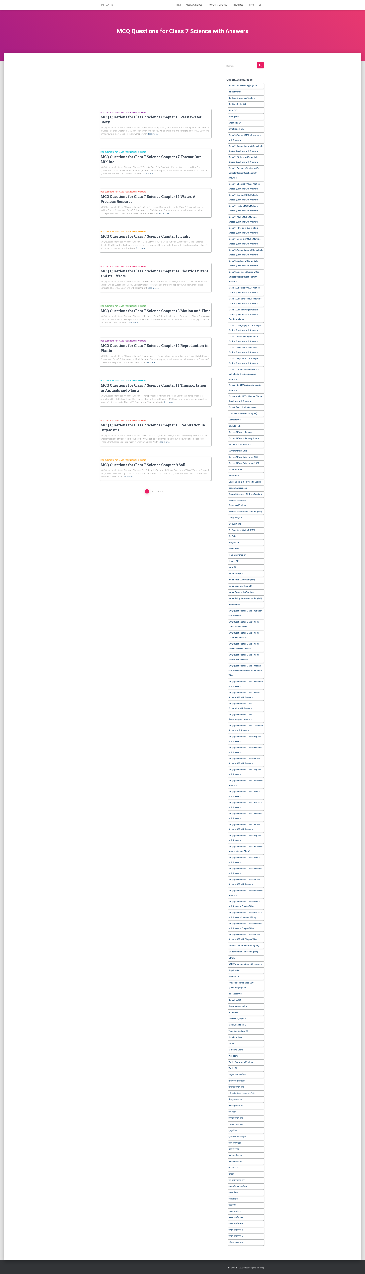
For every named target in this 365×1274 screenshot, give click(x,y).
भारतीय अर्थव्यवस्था (235, 1155)
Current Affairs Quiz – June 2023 (244, 463)
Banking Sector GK (237, 104)
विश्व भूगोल (232, 1205)
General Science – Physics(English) (245, 511)
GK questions (235, 524)
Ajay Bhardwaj (257, 1268)
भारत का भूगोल (234, 1149)
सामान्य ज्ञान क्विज (235, 1211)
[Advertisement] (154, 83)
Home (179, 5)
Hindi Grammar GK (237, 555)
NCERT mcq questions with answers (245, 964)
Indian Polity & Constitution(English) (245, 598)
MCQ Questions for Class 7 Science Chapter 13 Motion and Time (155, 310)
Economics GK (235, 469)
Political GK (234, 977)
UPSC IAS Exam (236, 1050)
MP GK (232, 958)
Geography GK (235, 517)
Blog (251, 5)
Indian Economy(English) (240, 586)
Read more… (153, 134)
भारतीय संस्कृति (234, 1168)
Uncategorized (236, 1037)
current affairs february (240, 444)
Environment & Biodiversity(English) (245, 482)
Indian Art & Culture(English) (242, 580)
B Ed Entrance (235, 92)
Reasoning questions (239, 1006)
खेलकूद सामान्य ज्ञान (235, 1099)
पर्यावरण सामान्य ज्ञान (236, 1124)
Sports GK (233, 1012)
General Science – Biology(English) (245, 494)
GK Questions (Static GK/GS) (242, 530)
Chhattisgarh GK (236, 129)
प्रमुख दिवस (233, 1130)
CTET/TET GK (235, 426)
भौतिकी (231, 1174)
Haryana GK (234, 542)
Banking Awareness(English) (242, 98)
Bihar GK (233, 110)
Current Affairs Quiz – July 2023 (243, 457)
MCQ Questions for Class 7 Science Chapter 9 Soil (143, 464)
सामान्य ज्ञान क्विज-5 (236, 1236)
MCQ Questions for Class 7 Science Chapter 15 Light (145, 236)
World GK (233, 1068)
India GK (232, 567)
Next (160, 491)
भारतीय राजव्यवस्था (235, 1161)
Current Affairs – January (240, 432)
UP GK (231, 1043)
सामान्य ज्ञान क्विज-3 (236, 1223)
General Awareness (238, 488)
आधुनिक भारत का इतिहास (237, 1074)
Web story (233, 1056)
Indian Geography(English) (241, 592)
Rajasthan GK (235, 1000)
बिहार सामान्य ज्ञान (235, 1143)
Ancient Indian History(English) (243, 85)
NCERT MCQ (239, 5)
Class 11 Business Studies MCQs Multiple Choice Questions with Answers (244, 173)
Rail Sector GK (235, 994)
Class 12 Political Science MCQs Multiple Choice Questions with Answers (244, 374)
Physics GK (234, 970)
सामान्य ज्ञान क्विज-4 (236, 1230)
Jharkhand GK (235, 605)
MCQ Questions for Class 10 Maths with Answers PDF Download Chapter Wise (245, 670)
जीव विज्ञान (232, 1112)
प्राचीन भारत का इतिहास (237, 1137)
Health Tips (234, 549)
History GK (234, 561)
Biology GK (234, 116)
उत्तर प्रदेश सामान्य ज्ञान (237, 1081)
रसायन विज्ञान (233, 1192)
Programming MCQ (194, 5)
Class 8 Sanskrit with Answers (242, 407)
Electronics (234, 475)
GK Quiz (232, 536)
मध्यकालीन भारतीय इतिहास (238, 1186)
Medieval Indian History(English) (244, 945)
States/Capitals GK (237, 1025)
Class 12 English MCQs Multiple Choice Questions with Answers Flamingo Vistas (243, 314)
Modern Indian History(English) (243, 952)
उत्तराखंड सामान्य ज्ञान (236, 1087)
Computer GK (235, 420)
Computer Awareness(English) (243, 413)
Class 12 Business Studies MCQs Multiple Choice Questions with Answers (244, 277)
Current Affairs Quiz (218, 5)
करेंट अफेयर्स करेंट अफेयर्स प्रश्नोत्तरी (242, 1093)
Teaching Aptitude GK (238, 1031)
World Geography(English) (241, 1062)
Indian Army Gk (236, 573)
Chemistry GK (235, 123)
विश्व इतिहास (233, 1199)
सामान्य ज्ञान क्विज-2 (236, 1217)
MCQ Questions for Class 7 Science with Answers (123, 112)
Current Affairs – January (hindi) (244, 438)
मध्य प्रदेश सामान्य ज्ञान (237, 1180)
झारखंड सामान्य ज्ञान (236, 1118)
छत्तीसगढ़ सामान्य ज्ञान (236, 1105)
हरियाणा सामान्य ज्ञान (236, 1242)
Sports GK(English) (237, 1019)
